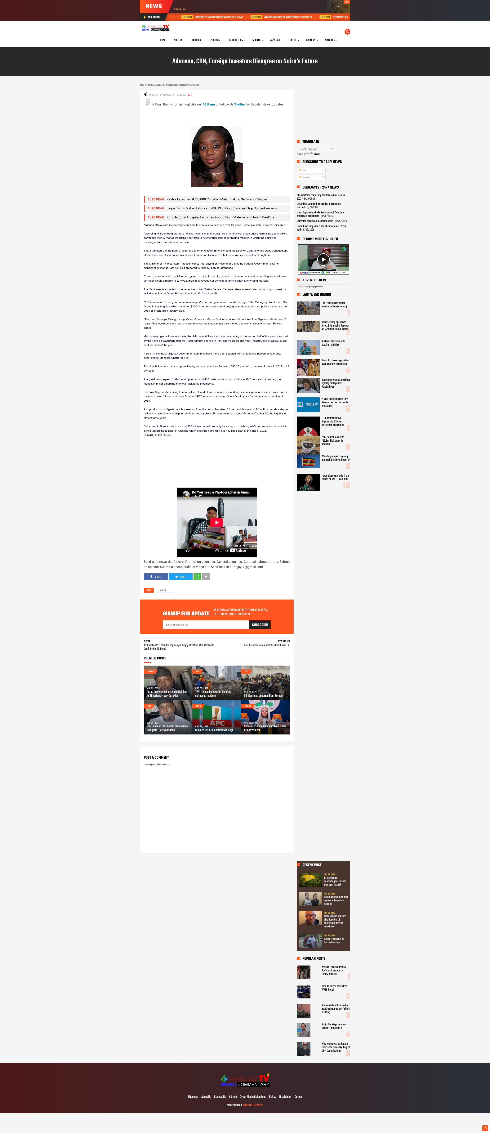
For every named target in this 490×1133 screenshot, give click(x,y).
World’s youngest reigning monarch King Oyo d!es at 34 (336, 458)
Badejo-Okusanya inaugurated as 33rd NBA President (265, 728)
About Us (206, 1097)
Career (298, 1097)
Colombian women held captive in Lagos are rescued (278, 17)
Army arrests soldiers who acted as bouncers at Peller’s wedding (336, 1009)
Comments (305, 177)
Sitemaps (193, 1097)
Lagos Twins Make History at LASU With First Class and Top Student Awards (222, 208)
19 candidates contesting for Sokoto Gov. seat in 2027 (209, 17)
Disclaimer (285, 1097)
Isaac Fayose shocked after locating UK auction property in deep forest (335, 921)
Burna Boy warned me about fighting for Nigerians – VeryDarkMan (167, 694)
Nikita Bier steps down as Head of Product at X (334, 1026)
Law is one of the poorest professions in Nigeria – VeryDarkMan (167, 728)
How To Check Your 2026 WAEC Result (334, 988)
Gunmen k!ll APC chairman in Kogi (214, 730)
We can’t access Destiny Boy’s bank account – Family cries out (334, 971)
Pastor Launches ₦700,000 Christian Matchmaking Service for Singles (217, 199)
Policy (272, 1097)
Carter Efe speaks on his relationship (315, 221)
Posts (303, 170)
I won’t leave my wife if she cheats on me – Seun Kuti (321, 228)
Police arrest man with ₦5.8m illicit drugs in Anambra (333, 441)
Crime (198, 706)
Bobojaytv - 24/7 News (253, 1105)
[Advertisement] (213, 115)
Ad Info (233, 1097)
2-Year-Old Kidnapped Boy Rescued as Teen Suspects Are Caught (335, 402)
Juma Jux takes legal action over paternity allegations (335, 362)
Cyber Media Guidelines (253, 1097)
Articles (330, 40)
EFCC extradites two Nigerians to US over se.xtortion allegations (333, 422)
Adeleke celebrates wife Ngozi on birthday (333, 343)
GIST (197, 672)
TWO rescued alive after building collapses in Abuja (213, 694)
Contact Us (220, 1097)
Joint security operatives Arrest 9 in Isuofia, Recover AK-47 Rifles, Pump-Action (335, 326)
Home (163, 40)
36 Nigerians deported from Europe (263, 696)
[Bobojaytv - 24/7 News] (245, 1089)
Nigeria (163, 590)
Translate (317, 154)
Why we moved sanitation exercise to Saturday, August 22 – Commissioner (336, 1047)
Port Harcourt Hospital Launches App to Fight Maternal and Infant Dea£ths (220, 217)
